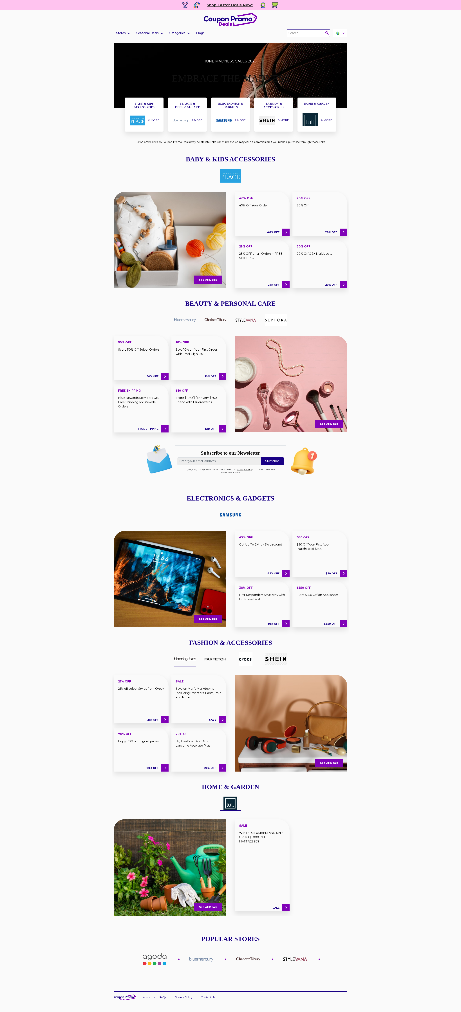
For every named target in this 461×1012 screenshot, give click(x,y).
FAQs (162, 997)
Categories (177, 33)
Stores (121, 33)
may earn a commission (254, 142)
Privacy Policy (244, 469)
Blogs (200, 33)
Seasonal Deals (147, 33)
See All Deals (208, 279)
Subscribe (272, 461)
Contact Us (208, 997)
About (147, 997)
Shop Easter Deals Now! (230, 5)
